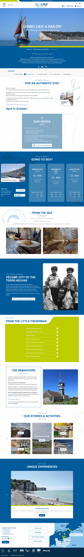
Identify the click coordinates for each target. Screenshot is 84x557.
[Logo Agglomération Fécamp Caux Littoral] (39, 550)
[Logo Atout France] (28, 550)
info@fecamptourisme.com (8, 534)
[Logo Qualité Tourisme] (3, 550)
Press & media (38, 528)
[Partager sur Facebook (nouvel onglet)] (38, 67)
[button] (14, 5)
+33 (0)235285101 (7, 532)
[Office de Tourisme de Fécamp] (42, 5)
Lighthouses (11, 394)
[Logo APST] (15, 550)
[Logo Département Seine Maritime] (33, 550)
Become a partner (38, 541)
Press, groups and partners (38, 536)
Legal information (4, 555)
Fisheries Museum (36, 98)
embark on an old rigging (40, 92)
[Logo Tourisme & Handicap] (9, 550)
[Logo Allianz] (46, 550)
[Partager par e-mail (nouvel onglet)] (42, 67)
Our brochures (38, 532)
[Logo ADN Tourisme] (22, 550)
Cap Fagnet (26, 378)
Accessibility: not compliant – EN (17, 555)
